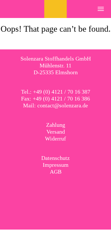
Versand (55, 131)
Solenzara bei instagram (61, 186)
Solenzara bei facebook (49, 186)
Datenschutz (55, 158)
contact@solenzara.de (62, 105)
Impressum (56, 165)
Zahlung (55, 125)
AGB (55, 171)
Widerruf (55, 138)
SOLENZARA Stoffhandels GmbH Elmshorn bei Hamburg (55, 9)
